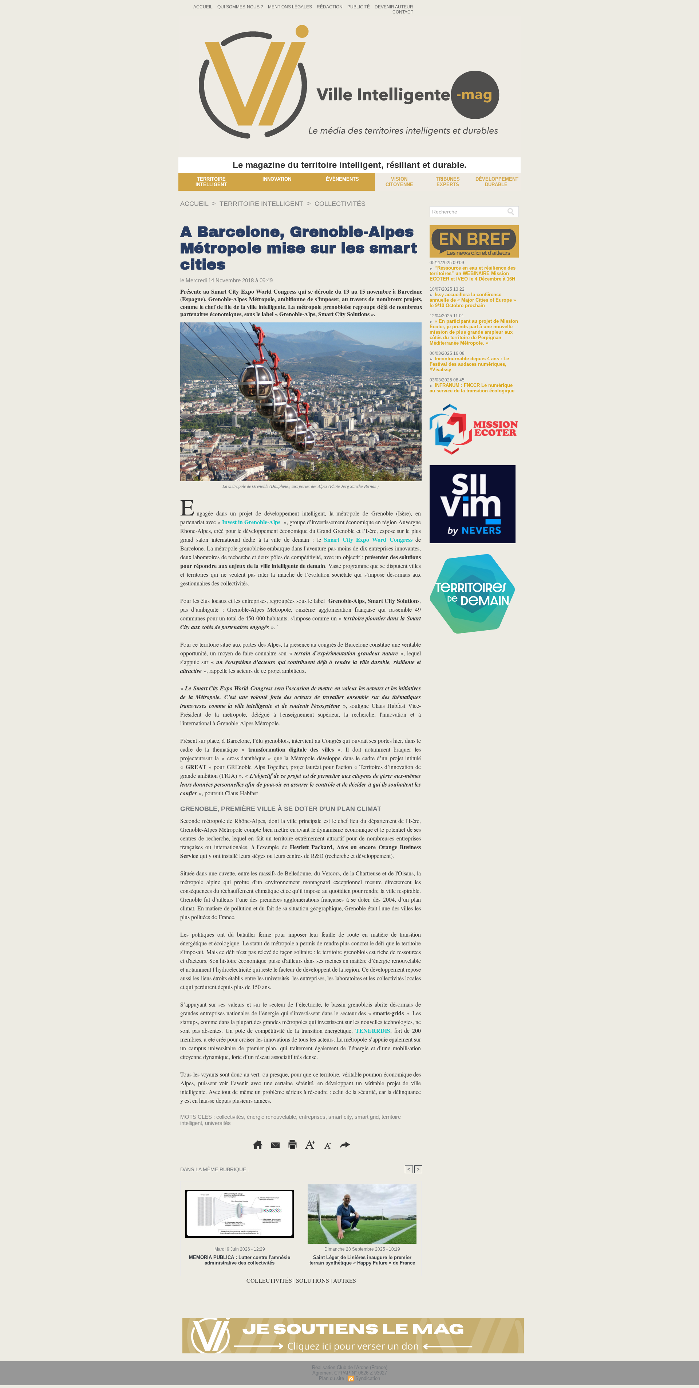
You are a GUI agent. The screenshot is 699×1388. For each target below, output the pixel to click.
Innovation (276, 179)
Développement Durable (496, 181)
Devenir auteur (394, 6)
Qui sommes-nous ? (240, 6)
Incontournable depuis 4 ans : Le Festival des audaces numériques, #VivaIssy (469, 364)
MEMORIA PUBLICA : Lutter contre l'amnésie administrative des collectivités (239, 1260)
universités (218, 1123)
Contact (402, 12)
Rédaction (330, 6)
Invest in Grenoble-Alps (251, 522)
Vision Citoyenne (399, 181)
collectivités (230, 1117)
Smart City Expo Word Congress (368, 539)
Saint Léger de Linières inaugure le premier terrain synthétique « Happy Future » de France (362, 1260)
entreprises (312, 1117)
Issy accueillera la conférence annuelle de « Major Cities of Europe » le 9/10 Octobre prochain (473, 300)
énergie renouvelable (271, 1117)
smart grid (367, 1117)
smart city (340, 1117)
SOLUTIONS (313, 1280)
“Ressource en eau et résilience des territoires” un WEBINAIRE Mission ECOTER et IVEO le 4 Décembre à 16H (473, 273)
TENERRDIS (372, 1030)
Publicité (359, 6)
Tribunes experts (448, 181)
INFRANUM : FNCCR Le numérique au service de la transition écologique (472, 388)
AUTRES (344, 1280)
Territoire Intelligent (211, 181)
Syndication (367, 1378)
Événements (342, 179)
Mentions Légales (290, 6)
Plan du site (331, 1378)
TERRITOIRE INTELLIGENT (261, 203)
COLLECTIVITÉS (340, 203)
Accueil (203, 6)
